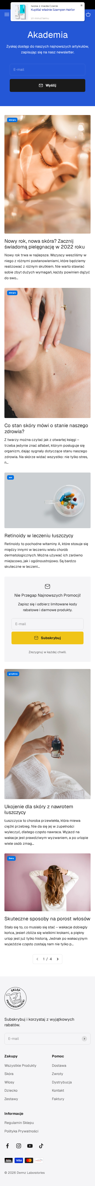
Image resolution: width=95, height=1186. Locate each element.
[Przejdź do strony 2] (57, 959)
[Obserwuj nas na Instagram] (19, 1146)
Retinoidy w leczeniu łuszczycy (38, 535)
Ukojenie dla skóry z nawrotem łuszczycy (38, 809)
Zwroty (57, 1073)
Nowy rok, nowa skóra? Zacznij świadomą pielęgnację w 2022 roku (44, 244)
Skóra (8, 1073)
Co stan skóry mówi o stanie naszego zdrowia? (46, 428)
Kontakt (58, 1090)
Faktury (58, 1099)
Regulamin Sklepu (19, 1122)
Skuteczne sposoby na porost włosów (47, 918)
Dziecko (10, 1090)
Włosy (9, 1082)
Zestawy (11, 1099)
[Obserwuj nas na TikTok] (41, 1146)
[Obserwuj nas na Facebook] (7, 1146)
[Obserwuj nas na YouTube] (30, 1146)
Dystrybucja (62, 1082)
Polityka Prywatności (21, 1131)
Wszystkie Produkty (20, 1065)
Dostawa (59, 1065)
